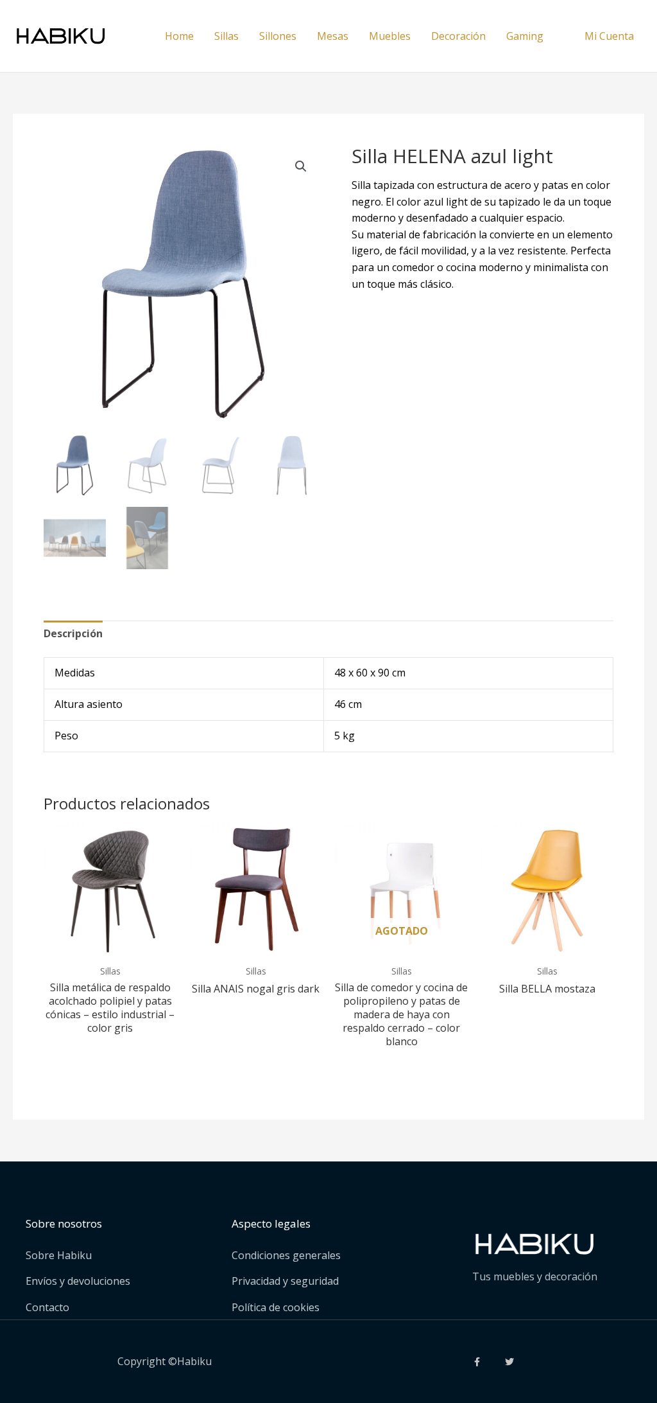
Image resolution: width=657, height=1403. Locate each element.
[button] (300, 166)
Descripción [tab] (73, 633)
